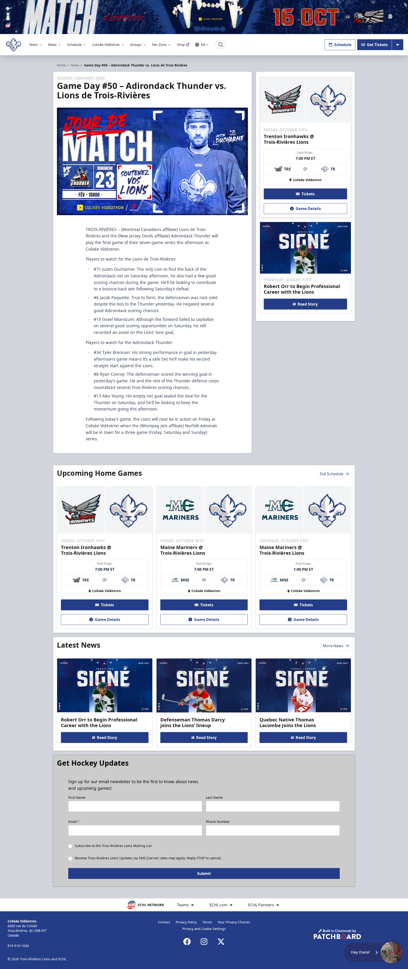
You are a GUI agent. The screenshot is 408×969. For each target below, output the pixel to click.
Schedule (74, 44)
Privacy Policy (186, 922)
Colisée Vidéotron (106, 44)
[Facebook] (187, 941)
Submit (204, 873)
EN (203, 44)
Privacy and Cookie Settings (204, 928)
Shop (181, 44)
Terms (207, 922)
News (52, 44)
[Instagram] (204, 941)
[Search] (221, 45)
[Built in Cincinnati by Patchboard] (337, 934)
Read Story (308, 304)
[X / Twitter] (221, 941)
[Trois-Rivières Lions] (13, 44)
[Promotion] (204, 17)
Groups (136, 44)
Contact (164, 922)
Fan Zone (159, 44)
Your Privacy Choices (234, 922)
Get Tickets (377, 44)
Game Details (308, 208)
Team (33, 44)
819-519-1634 (18, 945)
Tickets (308, 193)
